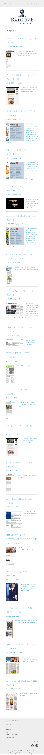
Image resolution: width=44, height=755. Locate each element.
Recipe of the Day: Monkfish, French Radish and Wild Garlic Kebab (27, 404)
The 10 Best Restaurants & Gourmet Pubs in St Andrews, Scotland (29, 441)
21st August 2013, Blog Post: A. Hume (20, 612)
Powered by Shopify (27, 753)
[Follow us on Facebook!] (32, 746)
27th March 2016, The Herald (19, 466)
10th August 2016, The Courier (19, 331)
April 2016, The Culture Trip (20, 430)
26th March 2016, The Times (19, 502)
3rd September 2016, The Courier (21, 219)
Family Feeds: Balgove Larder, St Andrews (31, 342)
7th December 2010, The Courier (20, 648)
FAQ (7, 732)
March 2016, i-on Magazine (16, 575)
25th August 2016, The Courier (19, 295)
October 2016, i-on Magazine (17, 190)
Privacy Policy (10, 737)
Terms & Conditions (11, 734)
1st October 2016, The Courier (19, 154)
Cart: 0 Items (34, 3)
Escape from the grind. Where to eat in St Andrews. (31, 513)
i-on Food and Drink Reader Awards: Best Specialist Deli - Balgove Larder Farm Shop (32, 203)
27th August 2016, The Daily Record (19, 258)
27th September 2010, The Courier (21, 684)
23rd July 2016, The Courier (17, 357)
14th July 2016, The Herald (17, 393)
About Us (8, 724)
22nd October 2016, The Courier (20, 115)
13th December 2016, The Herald (21, 42)
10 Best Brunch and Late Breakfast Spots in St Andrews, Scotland (29, 89)
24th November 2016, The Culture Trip (21, 79)
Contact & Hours (11, 727)
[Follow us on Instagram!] (36, 746)
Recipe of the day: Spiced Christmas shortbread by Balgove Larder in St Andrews (27, 53)
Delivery (8, 729)
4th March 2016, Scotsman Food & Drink (21, 539)
